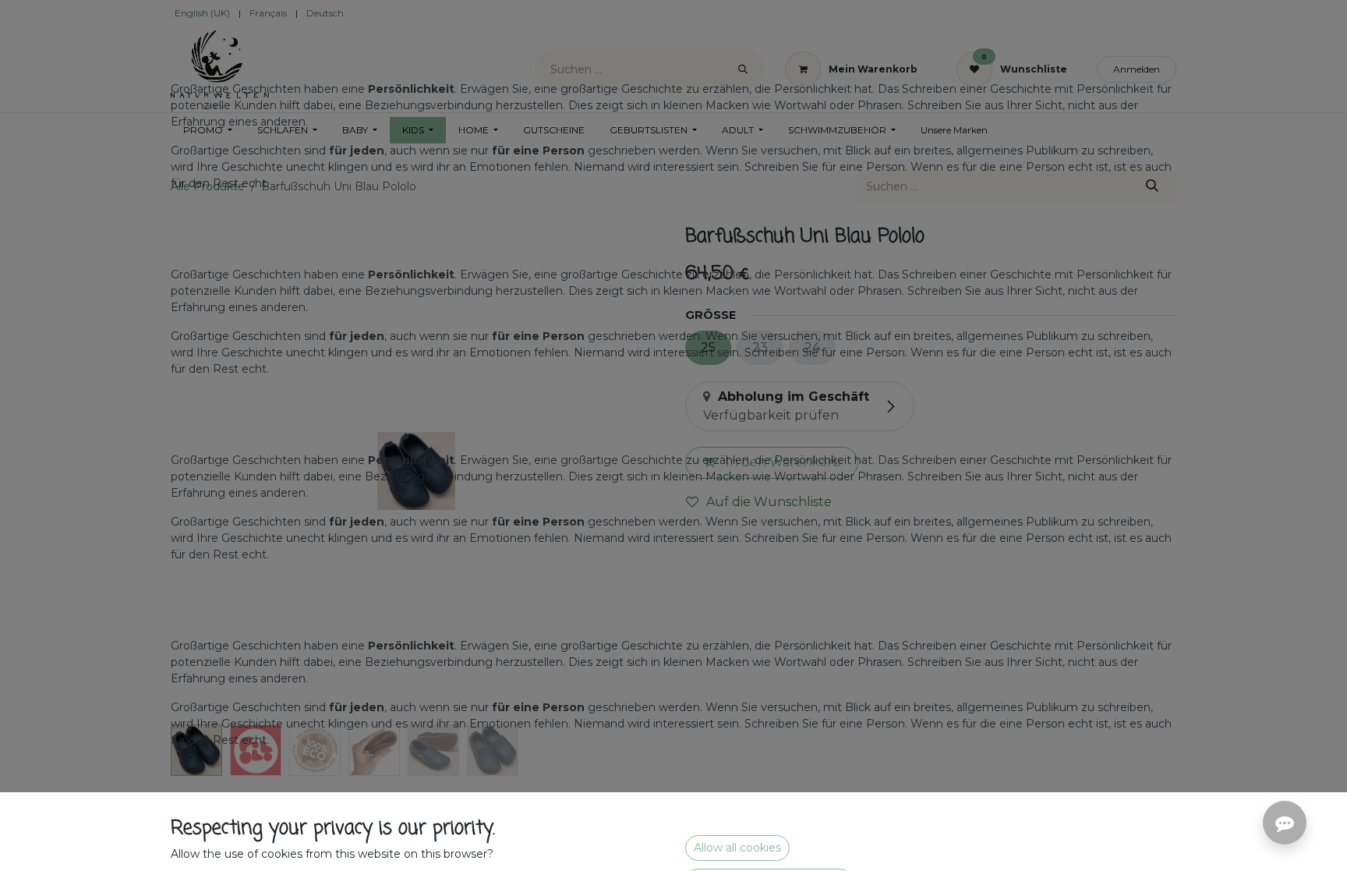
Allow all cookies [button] (737, 848)
